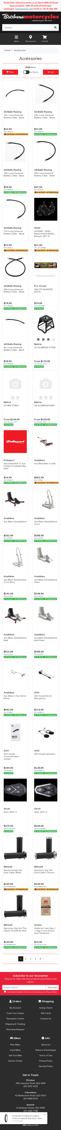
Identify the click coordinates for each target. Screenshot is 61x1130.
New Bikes (15, 1044)
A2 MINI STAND (11, 405)
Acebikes (39, 460)
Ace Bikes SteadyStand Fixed (45, 581)
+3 (53, 339)
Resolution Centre (15, 1018)
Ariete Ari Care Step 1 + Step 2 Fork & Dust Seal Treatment (45, 931)
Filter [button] (11, 72)
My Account (15, 1007)
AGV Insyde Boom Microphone (43, 697)
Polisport (9, 460)
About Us (45, 1044)
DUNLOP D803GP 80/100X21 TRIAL (27, 1118)
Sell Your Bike (15, 1055)
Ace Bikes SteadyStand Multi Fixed (45, 639)
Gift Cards (46, 1013)
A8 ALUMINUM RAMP (44, 405)
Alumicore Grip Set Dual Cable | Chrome (44, 871)
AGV (37, 692)
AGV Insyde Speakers (44, 754)
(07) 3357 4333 (30, 1086)
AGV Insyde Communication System (11, 756)
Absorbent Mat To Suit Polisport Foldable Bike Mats (15, 466)
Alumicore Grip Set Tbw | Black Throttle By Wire (15, 929)
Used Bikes (15, 1050)
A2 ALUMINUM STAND (45, 347)
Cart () (44, 41)
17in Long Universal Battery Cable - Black (14, 232)
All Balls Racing (12, 111)
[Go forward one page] (40, 959)
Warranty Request (15, 1029)
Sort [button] (51, 72)
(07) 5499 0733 (30, 1098)
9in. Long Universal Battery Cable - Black (14, 348)
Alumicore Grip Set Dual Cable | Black (13, 871)
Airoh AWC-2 (10, 812)
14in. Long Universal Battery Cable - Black (44, 116)
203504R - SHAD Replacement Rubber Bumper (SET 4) (44, 233)
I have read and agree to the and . (31, 992)
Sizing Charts (45, 1007)
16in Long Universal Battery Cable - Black (44, 174)
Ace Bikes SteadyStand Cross (45, 522)
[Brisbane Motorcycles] (30, 18)
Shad (37, 227)
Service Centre (15, 1061)
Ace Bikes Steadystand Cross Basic (15, 581)
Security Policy (46, 1066)
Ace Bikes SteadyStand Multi (15, 639)
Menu (16, 41)
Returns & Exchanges (46, 1050)
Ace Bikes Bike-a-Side (45, 463)
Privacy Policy (45, 1061)
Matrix (38, 344)
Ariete (38, 924)
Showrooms (30, 41)
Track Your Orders (15, 1013)
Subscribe (52, 987)
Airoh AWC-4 (40, 812)
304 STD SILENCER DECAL (43, 290)
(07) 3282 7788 (30, 1111)
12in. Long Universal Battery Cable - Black (14, 116)
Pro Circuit (40, 285)
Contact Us (45, 1018)
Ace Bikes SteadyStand (15, 521)
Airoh (7, 808)
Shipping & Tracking (15, 1024)
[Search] (55, 27)
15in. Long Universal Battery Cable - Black (14, 174)
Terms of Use (45, 1055)
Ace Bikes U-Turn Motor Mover (15, 697)
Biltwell (8, 866)
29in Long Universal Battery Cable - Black (14, 290)
